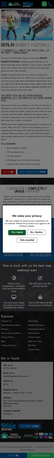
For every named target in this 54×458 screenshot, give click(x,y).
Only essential (27, 240)
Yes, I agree (17, 232)
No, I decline (36, 232)
